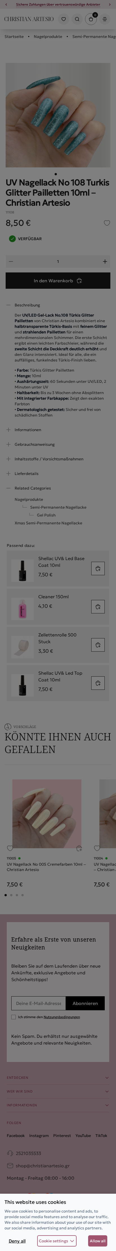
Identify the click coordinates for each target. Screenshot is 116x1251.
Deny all (17, 1241)
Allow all (98, 1240)
